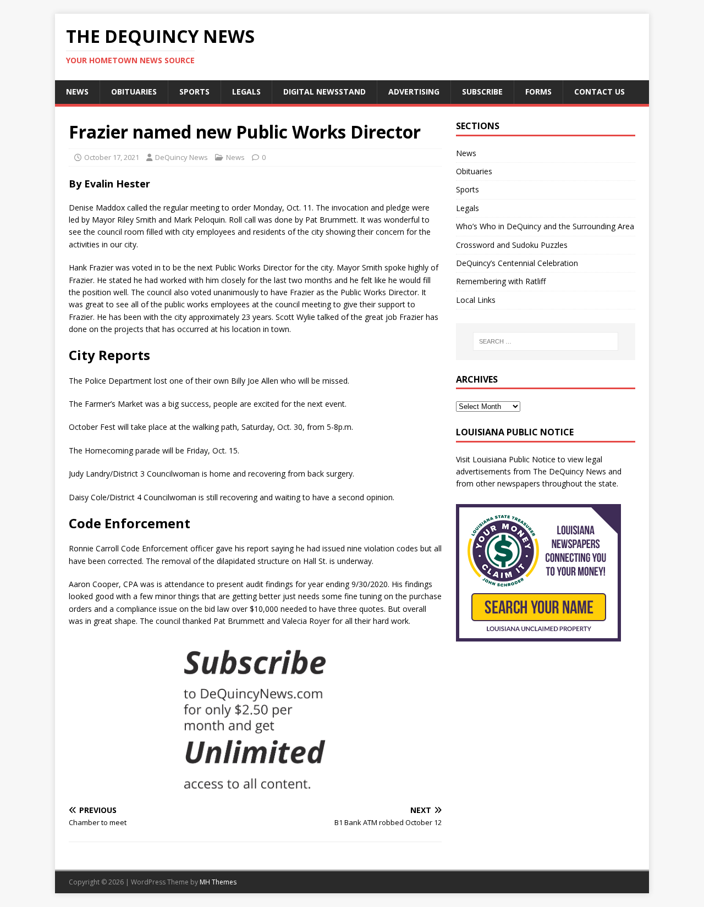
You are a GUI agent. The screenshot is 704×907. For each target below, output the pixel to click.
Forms (538, 91)
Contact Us (599, 91)
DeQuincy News (181, 157)
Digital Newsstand (324, 91)
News (77, 91)
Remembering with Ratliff (501, 281)
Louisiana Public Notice (514, 459)
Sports (194, 91)
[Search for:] (545, 341)
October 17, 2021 (111, 157)
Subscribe (482, 91)
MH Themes (218, 882)
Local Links (476, 300)
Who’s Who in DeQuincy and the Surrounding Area (545, 226)
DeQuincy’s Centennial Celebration (517, 263)
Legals (246, 91)
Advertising (413, 91)
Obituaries (134, 91)
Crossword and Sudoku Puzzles (512, 245)
